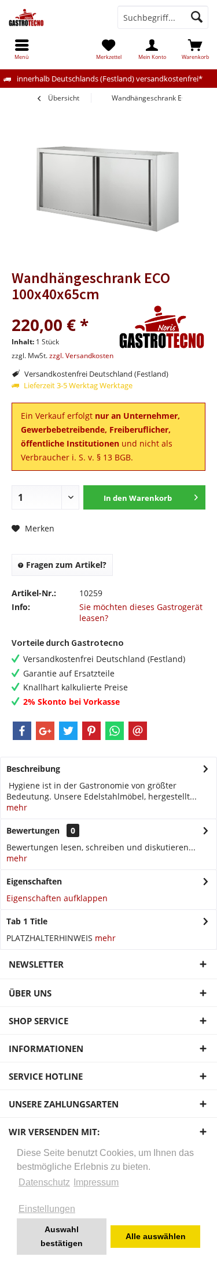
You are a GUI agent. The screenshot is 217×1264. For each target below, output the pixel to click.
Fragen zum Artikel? (65, 564)
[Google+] (45, 731)
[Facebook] (22, 731)
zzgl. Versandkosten (81, 355)
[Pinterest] (91, 731)
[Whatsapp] (114, 731)
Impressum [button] (96, 1182)
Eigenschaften (34, 881)
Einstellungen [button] (47, 1209)
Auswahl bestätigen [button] (62, 1236)
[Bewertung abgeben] (64, 309)
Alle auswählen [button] (156, 1236)
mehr (16, 807)
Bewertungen (33, 830)
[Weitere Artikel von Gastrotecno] (162, 327)
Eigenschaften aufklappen (57, 898)
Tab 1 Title (26, 921)
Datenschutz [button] (44, 1182)
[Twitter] (68, 731)
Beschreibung (33, 768)
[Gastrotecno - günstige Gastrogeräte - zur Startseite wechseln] (54, 17)
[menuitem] (195, 49)
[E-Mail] (137, 731)
